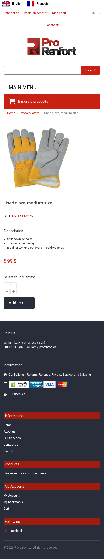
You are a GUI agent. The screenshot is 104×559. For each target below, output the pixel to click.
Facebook (52, 25)
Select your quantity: (19, 277)
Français (43, 3)
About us (9, 431)
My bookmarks (13, 502)
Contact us (11, 444)
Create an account (35, 13)
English (17, 3)
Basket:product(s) (33, 101)
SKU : (7, 216)
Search (90, 70)
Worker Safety (29, 113)
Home (11, 113)
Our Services (12, 438)
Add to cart (58, 13)
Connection (11, 13)
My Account (12, 495)
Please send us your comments (25, 473)
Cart (6, 508)
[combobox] (12, 4)
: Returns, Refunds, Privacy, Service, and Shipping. (50, 374)
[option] (38, 4)
